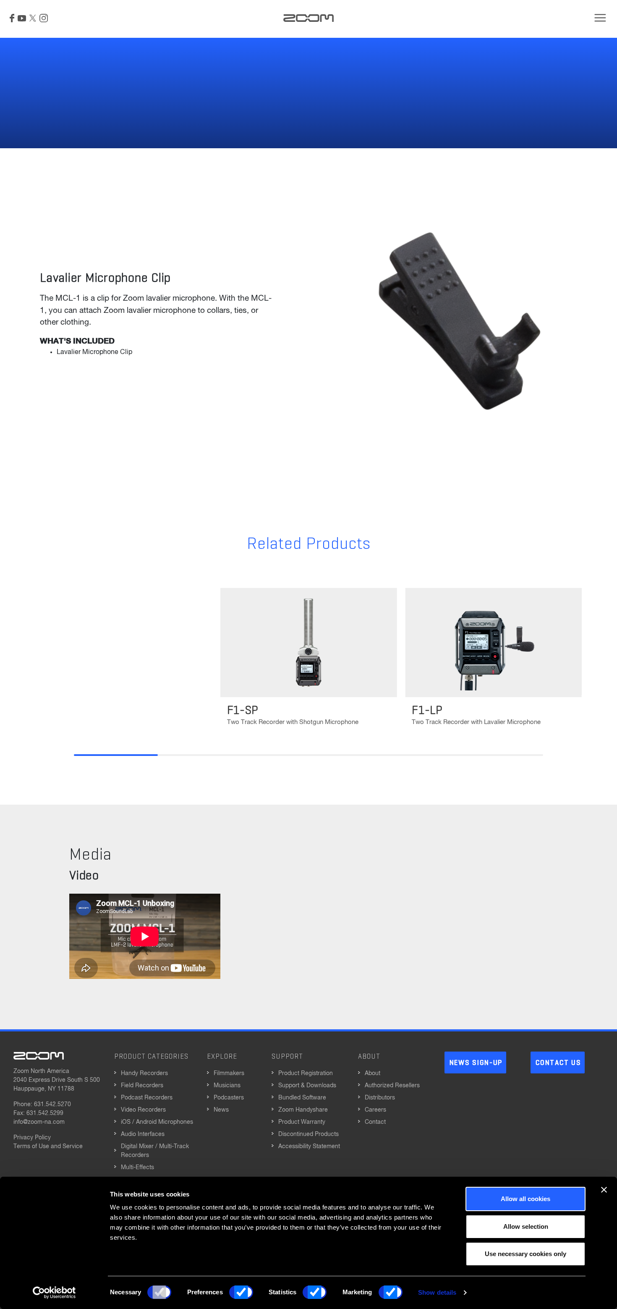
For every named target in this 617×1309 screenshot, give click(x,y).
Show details (437, 1292)
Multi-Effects (137, 1167)
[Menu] (600, 17)
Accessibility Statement (309, 1146)
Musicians (227, 1086)
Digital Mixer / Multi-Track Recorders (155, 1151)
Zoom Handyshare (303, 1110)
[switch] (241, 1292)
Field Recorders (142, 1086)
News (221, 1110)
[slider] (308, 755)
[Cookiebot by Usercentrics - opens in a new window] (54, 1292)
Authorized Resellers (392, 1086)
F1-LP (427, 710)
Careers (375, 1110)
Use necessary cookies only (525, 1253)
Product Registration (305, 1073)
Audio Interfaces (143, 1134)
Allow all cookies (525, 1198)
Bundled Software (302, 1098)
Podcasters (229, 1098)
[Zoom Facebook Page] (12, 18)
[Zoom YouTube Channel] (22, 18)
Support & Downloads (307, 1086)
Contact (375, 1122)
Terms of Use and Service (48, 1146)
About (372, 1073)
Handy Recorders (144, 1073)
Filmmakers (229, 1073)
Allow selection (525, 1226)
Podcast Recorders (147, 1098)
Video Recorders (143, 1110)
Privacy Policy (32, 1138)
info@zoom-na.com (39, 1122)
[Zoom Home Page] (38, 1056)
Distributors (380, 1098)
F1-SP (243, 710)
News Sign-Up (476, 1063)
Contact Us (558, 1063)
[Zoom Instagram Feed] (43, 18)
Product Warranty (301, 1122)
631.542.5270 (52, 1104)
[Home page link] (308, 18)
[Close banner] (604, 1190)
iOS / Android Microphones (157, 1122)
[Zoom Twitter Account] (32, 18)
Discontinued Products (308, 1134)
